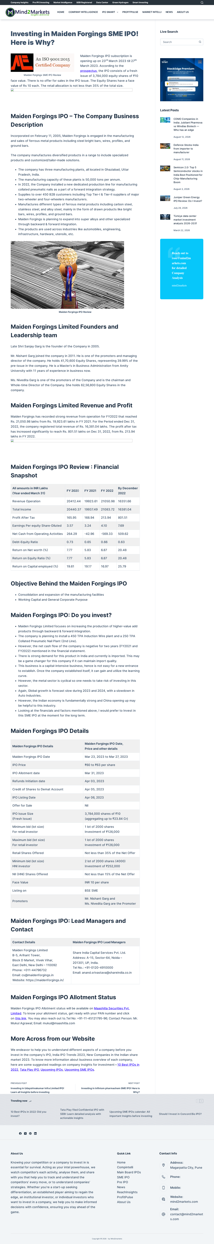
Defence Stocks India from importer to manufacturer (186, 149)
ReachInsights (127, 1192)
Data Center (102, 2)
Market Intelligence (63, 2)
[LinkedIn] (35, 1133)
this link (20, 1018)
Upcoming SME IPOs (79, 1069)
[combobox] (178, 42)
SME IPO (123, 1177)
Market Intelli (152, 12)
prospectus (88, 71)
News (169, 12)
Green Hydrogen (120, 2)
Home (60, 12)
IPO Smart (108, 12)
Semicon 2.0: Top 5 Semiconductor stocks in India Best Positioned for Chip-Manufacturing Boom (188, 175)
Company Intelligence (83, 12)
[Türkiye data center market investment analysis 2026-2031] (165, 217)
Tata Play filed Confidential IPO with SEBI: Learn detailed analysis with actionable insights (82, 1114)
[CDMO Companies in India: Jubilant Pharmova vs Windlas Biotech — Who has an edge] (165, 120)
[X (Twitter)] (25, 1133)
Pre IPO (122, 1182)
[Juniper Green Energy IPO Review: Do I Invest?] (165, 198)
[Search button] (200, 42)
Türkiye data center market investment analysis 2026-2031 (185, 220)
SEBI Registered (84, 2)
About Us (183, 12)
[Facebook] (20, 1133)
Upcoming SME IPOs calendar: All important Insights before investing (131, 1114)
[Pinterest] (30, 1133)
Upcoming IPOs (52, 1069)
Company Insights (19, 2)
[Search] (202, 2)
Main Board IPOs (129, 1172)
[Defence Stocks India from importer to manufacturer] (165, 146)
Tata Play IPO (29, 1069)
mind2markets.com (184, 1201)
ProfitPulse (130, 12)
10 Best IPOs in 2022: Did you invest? (28, 1114)
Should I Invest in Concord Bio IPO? (180, 1114)
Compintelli (125, 1167)
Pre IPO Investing (41, 2)
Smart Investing (140, 2)
